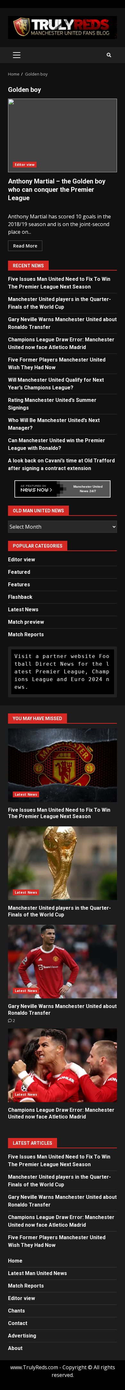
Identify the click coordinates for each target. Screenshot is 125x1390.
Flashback (20, 597)
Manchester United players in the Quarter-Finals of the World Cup (62, 863)
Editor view (25, 164)
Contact (17, 1323)
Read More (25, 246)
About (15, 1348)
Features (19, 584)
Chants (16, 1311)
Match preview (26, 622)
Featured (19, 572)
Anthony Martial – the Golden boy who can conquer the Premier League (62, 135)
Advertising (22, 1336)
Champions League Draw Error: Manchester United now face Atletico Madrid (62, 1065)
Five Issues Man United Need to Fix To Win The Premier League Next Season (62, 765)
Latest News (23, 609)
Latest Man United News (37, 1273)
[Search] (109, 55)
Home (15, 1261)
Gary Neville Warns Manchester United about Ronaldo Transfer (62, 961)
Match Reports (26, 634)
